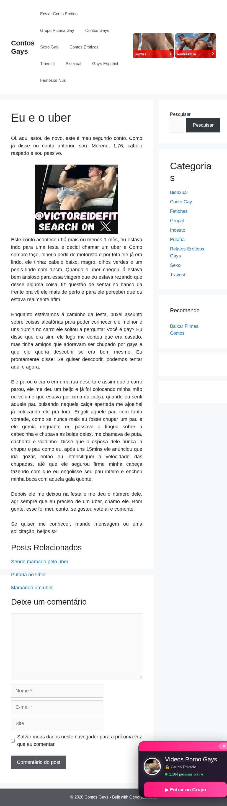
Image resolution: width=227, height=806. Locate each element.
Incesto (177, 230)
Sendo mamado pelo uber (39, 561)
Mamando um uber (32, 587)
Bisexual (73, 63)
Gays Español (105, 63)
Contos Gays (97, 30)
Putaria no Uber (28, 574)
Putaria (177, 239)
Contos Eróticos (84, 47)
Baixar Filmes (184, 326)
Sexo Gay (49, 47)
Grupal (177, 220)
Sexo (175, 265)
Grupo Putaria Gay (57, 30)
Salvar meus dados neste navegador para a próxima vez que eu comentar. (79, 740)
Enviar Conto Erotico (59, 13)
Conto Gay (181, 201)
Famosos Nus (53, 80)
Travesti (47, 63)
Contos (177, 333)
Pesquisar (180, 114)
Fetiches (179, 211)
